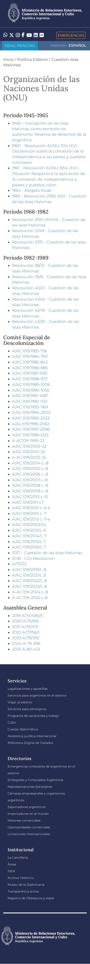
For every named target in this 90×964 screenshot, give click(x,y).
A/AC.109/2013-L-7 (29, 513)
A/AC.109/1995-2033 (31, 418)
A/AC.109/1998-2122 (30, 435)
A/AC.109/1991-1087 (30, 395)
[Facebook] (23, 35)
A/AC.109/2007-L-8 (30, 480)
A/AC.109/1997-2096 (31, 429)
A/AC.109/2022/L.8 (29, 580)
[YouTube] (29, 35)
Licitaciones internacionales (29, 834)
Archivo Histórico (21, 878)
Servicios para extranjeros (27, 709)
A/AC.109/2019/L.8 (29, 569)
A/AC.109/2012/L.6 (29, 530)
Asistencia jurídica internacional (32, 736)
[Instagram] (18, 35)
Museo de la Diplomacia (26, 885)
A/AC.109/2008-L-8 (30, 485)
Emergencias (71, 35)
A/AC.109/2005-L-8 (30, 468)
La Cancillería (18, 858)
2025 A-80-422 (26, 649)
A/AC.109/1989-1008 (31, 384)
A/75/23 (19, 564)
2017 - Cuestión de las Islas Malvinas (47, 552)
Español (77, 45)
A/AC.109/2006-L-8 (30, 474)
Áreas (12, 864)
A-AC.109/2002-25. (29, 457)
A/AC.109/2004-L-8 (30, 463)
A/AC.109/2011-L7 (28, 502)
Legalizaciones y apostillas (28, 689)
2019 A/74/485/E (27, 615)
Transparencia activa (23, 891)
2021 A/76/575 (25, 626)
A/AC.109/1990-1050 (31, 390)
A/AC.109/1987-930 (29, 373)
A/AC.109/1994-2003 (31, 412)
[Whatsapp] (5, 35)
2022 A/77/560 (25, 632)
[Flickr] (42, 35)
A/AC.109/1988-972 (29, 379)
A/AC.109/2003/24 (29, 524)
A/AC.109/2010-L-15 (30, 496)
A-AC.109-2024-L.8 (30, 592)
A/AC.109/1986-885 (30, 367)
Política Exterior (32, 59)
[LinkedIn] (36, 35)
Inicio (8, 59)
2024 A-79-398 (26, 643)
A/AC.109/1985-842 (30, 362)
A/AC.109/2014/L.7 (29, 536)
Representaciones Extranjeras (30, 787)
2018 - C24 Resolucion (33, 558)
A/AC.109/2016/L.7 (29, 547)
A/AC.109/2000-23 (29, 446)
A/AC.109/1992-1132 (29, 401)
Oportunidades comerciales (29, 827)
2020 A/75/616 (25, 621)
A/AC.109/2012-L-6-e (31, 507)
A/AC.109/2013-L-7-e (31, 519)
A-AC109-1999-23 (28, 440)
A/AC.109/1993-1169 (30, 407)
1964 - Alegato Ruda (31, 190)
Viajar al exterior (20, 702)
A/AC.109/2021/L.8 (29, 575)
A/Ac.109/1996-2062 (30, 423)
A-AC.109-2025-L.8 (29, 597)
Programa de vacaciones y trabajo (33, 716)
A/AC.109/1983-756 (29, 351)
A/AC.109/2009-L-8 (30, 491)
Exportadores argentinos (26, 807)
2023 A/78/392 (25, 637)
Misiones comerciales (24, 820)
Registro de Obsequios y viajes (31, 898)
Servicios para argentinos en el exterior (37, 695)
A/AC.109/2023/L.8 (29, 586)
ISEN (11, 871)
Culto (12, 722)
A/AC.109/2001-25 (28, 451)
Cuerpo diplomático (23, 729)
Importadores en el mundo (28, 814)
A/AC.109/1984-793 (30, 356)
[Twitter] (11, 35)
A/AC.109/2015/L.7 (29, 541)
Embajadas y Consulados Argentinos (35, 780)
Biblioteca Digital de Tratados (30, 743)
